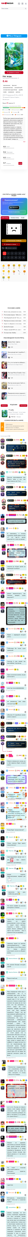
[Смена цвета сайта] (19, 3)
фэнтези (14, 85)
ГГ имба (11, 410)
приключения (6, 85)
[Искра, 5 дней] (17, 515)
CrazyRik (11, 682)
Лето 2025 (18, 95)
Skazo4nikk (11, 628)
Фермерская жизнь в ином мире (12, 320)
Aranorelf (11, 588)
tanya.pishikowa (12, 1207)
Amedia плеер (15, 217)
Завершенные (10, 95)
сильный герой (18, 87)
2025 (4, 95)
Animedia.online (9, 3)
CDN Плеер (5, 217)
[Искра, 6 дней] (14, 440)
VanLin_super (11, 1192)
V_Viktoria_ (11, 787)
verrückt (12, 545)
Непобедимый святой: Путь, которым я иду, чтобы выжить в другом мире (13, 317)
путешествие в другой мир (10, 90)
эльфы (5, 92)
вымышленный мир (8, 87)
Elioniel (10, 575)
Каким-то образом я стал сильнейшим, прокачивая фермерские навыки (13, 323)
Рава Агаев (11, 938)
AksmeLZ (11, 837)
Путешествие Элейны (10, 332)
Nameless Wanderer (13, 958)
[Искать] (25, 8)
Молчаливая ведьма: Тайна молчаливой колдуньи (13, 314)
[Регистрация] (25, 3)
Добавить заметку (11, 248)
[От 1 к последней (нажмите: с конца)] (3, 248)
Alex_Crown (11, 1161)
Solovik (10, 440)
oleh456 (11, 561)
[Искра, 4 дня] (13, 528)
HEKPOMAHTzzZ (12, 1136)
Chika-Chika (11, 1122)
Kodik (22, 217)
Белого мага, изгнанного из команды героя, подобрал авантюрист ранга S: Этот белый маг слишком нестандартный (13, 311)
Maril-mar (13, 416)
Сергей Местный (11, 755)
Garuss (10, 1101)
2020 (24, 333)
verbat (10, 899)
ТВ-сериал (5, 97)
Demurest (11, 1179)
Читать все (23, 405)
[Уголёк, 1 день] (14, 709)
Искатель (11, 1080)
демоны (18, 92)
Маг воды (19, 416)
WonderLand (6, 99)
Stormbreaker (11, 770)
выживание (11, 92)
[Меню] (22, 3)
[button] (2, 447)
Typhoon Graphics (14, 97)
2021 (24, 327)
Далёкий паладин (9, 326)
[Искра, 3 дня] (13, 1102)
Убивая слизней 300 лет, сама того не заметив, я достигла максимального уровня (13, 329)
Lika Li (10, 823)
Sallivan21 (11, 709)
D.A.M (10, 472)
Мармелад (11, 851)
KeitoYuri (10, 528)
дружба (21, 90)
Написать (4, 405)
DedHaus (10, 456)
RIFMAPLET (11, 736)
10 (15, 257)
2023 (24, 318)
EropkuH (11, 603)
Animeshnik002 (12, 515)
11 (19, 257)
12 (23, 257)
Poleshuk (12, 1061)
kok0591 (10, 723)
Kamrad (10, 913)
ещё (24, 142)
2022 (24, 324)
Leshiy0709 (11, 669)
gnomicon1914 (12, 985)
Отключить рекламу (14, 212)
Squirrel (10, 487)
